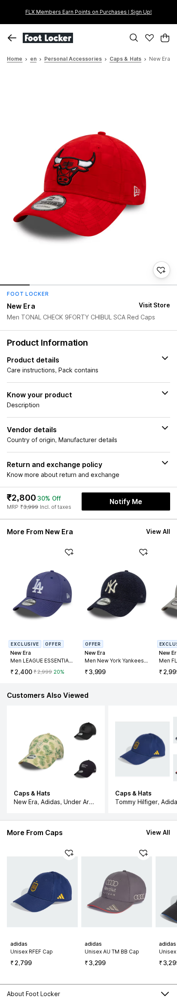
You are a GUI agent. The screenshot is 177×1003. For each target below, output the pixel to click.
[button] (12, 38)
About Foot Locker (33, 993)
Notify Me (126, 501)
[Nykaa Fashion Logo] (71, 38)
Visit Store (154, 305)
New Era (21, 306)
